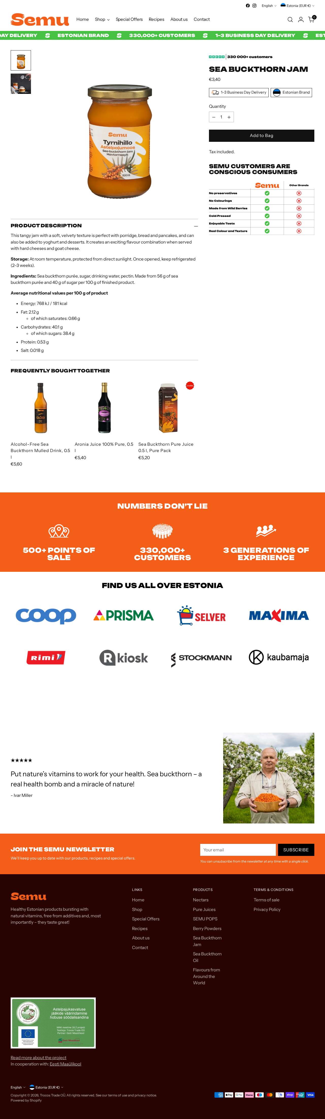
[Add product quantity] (229, 117)
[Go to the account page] (301, 19)
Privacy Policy (267, 909)
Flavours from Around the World (206, 976)
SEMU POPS (205, 918)
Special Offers (145, 918)
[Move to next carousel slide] (310, 705)
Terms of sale (267, 899)
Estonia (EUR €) (299, 6)
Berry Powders (207, 928)
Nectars (200, 899)
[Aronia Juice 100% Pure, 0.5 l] (104, 407)
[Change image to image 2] (21, 84)
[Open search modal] (290, 19)
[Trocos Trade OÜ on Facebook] (248, 5)
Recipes (140, 928)
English (267, 6)
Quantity (217, 106)
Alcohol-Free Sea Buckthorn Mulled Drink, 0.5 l (40, 451)
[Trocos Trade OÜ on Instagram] (254, 5)
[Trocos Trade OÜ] (40, 19)
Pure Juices (204, 909)
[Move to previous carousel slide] (298, 705)
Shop (137, 909)
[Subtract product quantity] (213, 117)
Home (138, 899)
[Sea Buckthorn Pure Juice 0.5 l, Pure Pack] (168, 407)
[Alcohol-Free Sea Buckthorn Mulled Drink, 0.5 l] (40, 407)
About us (141, 937)
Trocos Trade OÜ (52, 1095)
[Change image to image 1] (21, 60)
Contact (140, 947)
